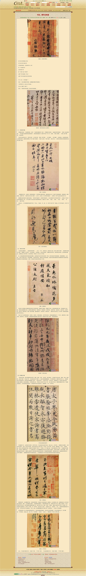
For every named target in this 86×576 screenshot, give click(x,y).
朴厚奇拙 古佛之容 (48, 561)
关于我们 (27, 569)
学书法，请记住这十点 (22, 561)
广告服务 (41, 569)
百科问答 (58, 5)
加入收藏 (70, 0)
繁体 (67, 10)
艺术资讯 (27, 5)
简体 (69, 10)
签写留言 (34, 569)
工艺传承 (53, 5)
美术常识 (43, 5)
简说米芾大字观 (20, 560)
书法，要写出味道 (21, 563)
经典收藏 (48, 5)
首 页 (26, 0)
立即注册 (50, 2)
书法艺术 (32, 5)
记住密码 (67, 2)
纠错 (64, 17)
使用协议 (31, 569)
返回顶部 (58, 569)
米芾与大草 (46, 560)
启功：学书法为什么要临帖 (36, 554)
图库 (60, 0)
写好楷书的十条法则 (21, 558)
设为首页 (67, 0)
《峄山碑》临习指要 (48, 562)
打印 (61, 17)
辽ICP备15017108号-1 (38, 571)
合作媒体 (44, 569)
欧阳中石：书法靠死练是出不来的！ (51, 554)
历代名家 (64, 5)
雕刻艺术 (37, 5)
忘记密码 (53, 2)
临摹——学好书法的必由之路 (49, 563)
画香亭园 (52, 17)
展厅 (64, 0)
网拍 (62, 0)
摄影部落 (69, 5)
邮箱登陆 (51, 569)
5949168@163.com (52, 572)
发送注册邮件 (62, 2)
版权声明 (38, 569)
